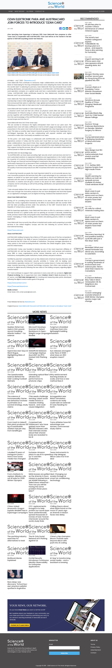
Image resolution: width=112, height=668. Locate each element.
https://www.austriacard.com (17, 286)
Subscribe (64, 653)
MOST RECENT (19, 11)
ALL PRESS (30, 11)
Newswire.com (30, 81)
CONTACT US (39, 11)
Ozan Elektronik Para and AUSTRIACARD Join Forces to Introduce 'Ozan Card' (44, 306)
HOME (10, 11)
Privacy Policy (95, 647)
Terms (93, 644)
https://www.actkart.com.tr (17, 283)
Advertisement (96, 650)
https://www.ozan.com (15, 230)
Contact (93, 653)
